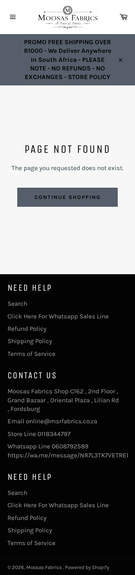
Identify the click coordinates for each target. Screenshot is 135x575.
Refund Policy (27, 328)
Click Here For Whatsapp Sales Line (58, 316)
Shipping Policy (30, 341)
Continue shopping (67, 197)
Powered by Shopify (87, 567)
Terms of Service (32, 353)
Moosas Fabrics (44, 567)
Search (17, 303)
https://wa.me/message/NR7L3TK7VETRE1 (68, 455)
